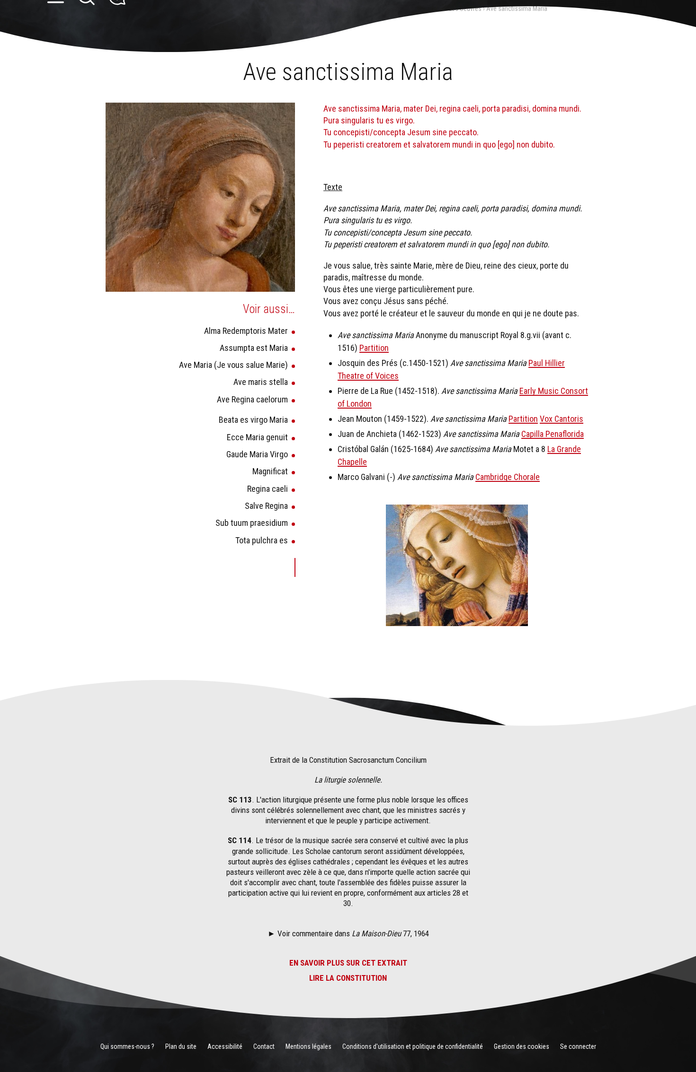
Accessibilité (224, 1046)
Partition (374, 348)
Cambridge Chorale (507, 477)
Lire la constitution (348, 978)
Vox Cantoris (561, 419)
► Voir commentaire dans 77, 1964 (348, 933)
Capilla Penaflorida (552, 434)
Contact (264, 1046)
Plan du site (180, 1046)
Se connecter (578, 1046)
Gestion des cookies (521, 1046)
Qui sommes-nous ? (127, 1046)
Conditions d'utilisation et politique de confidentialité (412, 1046)
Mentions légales (308, 1046)
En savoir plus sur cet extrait (348, 962)
